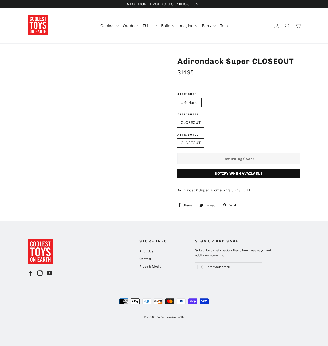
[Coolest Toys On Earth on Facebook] (30, 273)
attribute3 (188, 134)
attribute (187, 94)
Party (207, 25)
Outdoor (130, 25)
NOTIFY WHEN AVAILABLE (239, 173)
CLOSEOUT (191, 122)
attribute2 (188, 114)
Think (148, 25)
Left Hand (189, 102)
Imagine (186, 25)
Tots (224, 25)
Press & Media (150, 267)
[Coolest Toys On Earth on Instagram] (40, 273)
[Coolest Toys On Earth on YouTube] (49, 273)
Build (166, 25)
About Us (146, 251)
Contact (145, 259)
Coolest (107, 25)
